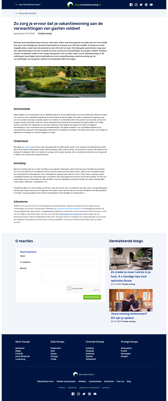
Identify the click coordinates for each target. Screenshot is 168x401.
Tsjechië (89, 356)
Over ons (120, 381)
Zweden (124, 356)
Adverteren (109, 381)
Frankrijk (19, 354)
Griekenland (56, 348)
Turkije (53, 359)
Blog (129, 381)
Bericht (23, 268)
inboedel (27, 147)
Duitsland (90, 348)
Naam (22, 256)
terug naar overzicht (27, 13)
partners (106, 387)
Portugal (54, 356)
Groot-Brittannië (22, 356)
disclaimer (72, 387)
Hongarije (90, 351)
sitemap (61, 387)
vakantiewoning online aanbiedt (68, 209)
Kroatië (124, 351)
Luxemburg (20, 359)
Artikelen (82, 381)
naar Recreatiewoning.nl (29, 5)
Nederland (19, 348)
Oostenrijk (90, 354)
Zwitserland (91, 359)
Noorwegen (126, 354)
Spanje (54, 354)
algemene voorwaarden (89, 387)
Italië (53, 351)
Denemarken (126, 348)
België (18, 351)
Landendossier (95, 381)
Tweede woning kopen (66, 381)
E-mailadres (25, 262)
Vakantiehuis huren (45, 381)
